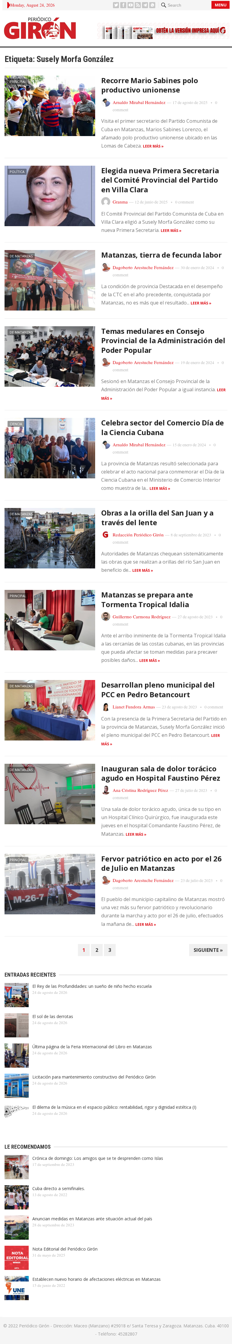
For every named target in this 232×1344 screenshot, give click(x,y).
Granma (120, 202)
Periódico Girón (34, 1326)
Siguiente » (208, 950)
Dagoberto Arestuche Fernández (143, 267)
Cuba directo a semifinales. (58, 1188)
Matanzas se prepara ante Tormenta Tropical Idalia (147, 599)
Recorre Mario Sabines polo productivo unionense (149, 85)
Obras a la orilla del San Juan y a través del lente (157, 517)
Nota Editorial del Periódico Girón (65, 1249)
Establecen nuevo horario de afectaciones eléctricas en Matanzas (96, 1279)
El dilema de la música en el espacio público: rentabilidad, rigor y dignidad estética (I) (114, 1107)
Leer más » (153, 146)
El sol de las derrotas (52, 1016)
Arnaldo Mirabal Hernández (139, 102)
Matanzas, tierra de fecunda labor (161, 255)
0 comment (184, 202)
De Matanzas (21, 256)
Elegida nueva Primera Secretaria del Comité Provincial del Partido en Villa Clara (160, 179)
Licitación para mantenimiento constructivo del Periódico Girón (94, 1077)
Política (17, 171)
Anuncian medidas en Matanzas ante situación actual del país (92, 1219)
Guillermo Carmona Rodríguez (142, 616)
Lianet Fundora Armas (134, 707)
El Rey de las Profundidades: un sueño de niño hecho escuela (92, 986)
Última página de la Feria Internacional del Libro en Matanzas (92, 1046)
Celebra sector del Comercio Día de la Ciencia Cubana (162, 427)
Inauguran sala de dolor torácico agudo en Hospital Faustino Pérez (160, 773)
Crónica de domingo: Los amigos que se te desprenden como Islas (97, 1158)
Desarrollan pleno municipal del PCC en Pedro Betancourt (158, 689)
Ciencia (16, 423)
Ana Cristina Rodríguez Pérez (140, 790)
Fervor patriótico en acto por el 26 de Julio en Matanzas (161, 863)
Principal (18, 81)
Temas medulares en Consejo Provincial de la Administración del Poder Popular (163, 340)
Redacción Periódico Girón (138, 535)
